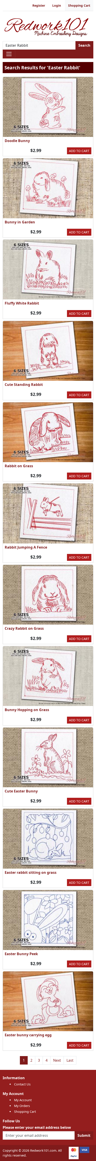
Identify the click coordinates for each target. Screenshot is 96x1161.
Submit (83, 1135)
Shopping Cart (79, 5)
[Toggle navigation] (9, 54)
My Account (23, 1100)
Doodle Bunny (17, 140)
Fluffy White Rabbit (22, 303)
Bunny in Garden (20, 222)
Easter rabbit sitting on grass (30, 872)
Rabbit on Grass (19, 465)
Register (38, 5)
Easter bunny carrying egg (28, 1035)
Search (84, 45)
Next (57, 1060)
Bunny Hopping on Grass (27, 709)
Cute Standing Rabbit (24, 384)
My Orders (22, 1106)
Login (56, 5)
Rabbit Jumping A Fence (26, 547)
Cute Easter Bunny (21, 791)
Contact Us (22, 1084)
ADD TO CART (79, 151)
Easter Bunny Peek (21, 953)
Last (70, 1060)
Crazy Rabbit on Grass (24, 628)
